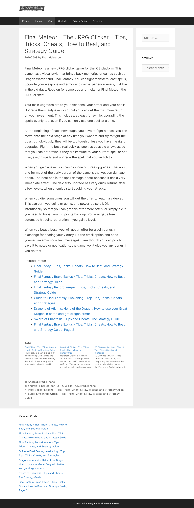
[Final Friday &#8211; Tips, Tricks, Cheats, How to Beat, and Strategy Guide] (42, 356)
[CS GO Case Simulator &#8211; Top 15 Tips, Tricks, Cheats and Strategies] (111, 357)
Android (38, 21)
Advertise (97, 21)
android (33, 385)
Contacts (62, 21)
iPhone (25, 21)
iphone (91, 385)
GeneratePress (113, 503)
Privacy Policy (80, 21)
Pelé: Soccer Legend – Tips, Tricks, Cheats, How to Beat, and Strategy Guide (76, 389)
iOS (77, 385)
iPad (50, 21)
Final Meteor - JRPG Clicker (56, 385)
